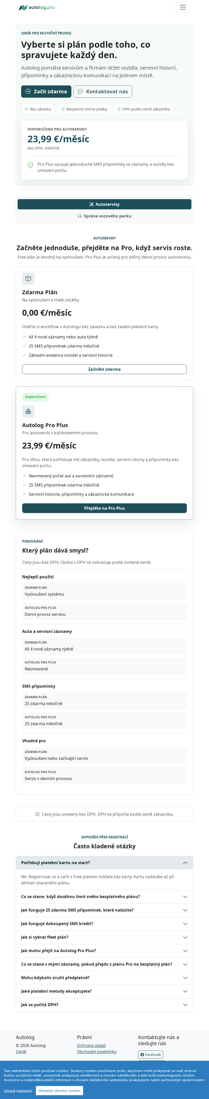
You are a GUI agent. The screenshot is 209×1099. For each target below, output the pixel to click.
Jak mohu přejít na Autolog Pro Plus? (58, 950)
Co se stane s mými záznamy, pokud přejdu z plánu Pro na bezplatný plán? (96, 964)
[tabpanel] (104, 515)
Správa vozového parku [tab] (108, 216)
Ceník (21, 1051)
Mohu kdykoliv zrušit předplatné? (55, 977)
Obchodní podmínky (96, 1051)
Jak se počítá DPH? (39, 1004)
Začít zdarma (50, 91)
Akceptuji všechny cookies (59, 1091)
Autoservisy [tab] (108, 204)
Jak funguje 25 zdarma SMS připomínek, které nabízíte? (77, 910)
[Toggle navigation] (183, 7)
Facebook (152, 1054)
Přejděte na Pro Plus (104, 508)
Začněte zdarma (104, 369)
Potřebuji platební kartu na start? (55, 862)
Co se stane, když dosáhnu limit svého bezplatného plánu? (80, 896)
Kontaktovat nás (106, 91)
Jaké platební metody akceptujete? (56, 991)
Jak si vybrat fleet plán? (45, 937)
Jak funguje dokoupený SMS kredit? (57, 923)
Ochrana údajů (91, 1045)
